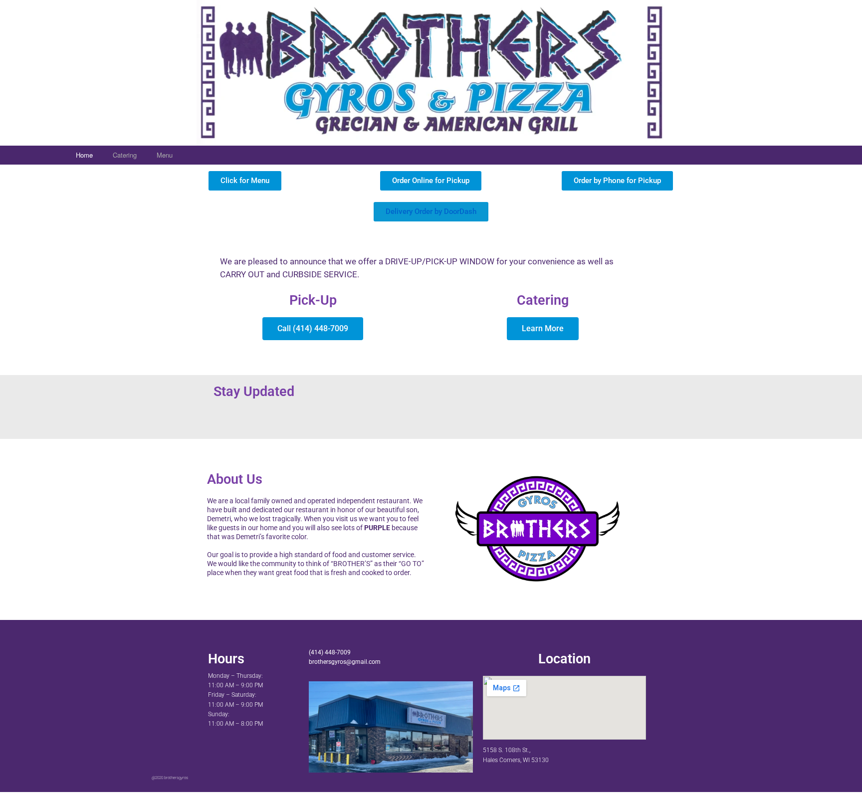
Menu (165, 155)
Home (84, 155)
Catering (125, 155)
